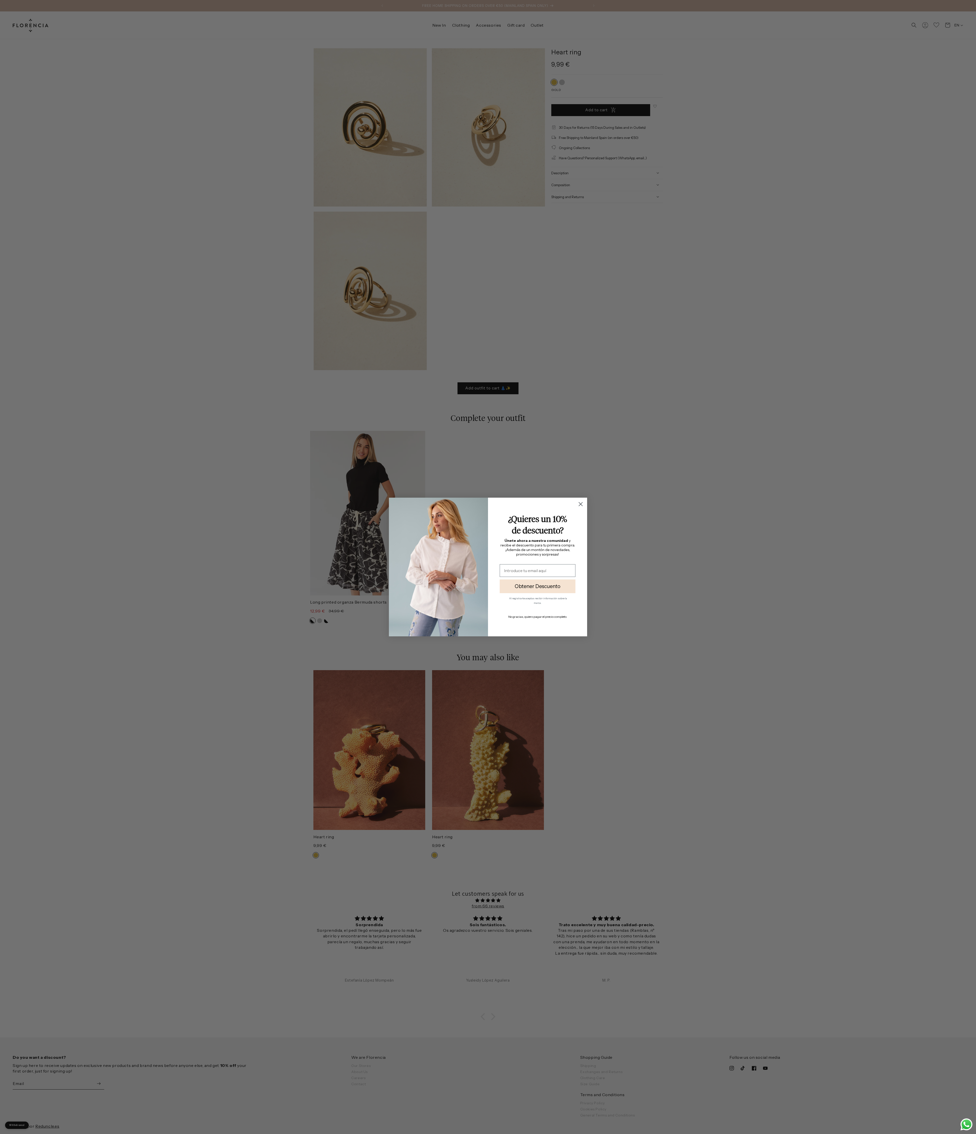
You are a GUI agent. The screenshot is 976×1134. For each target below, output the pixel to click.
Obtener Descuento (537, 586)
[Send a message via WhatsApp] (966, 1124)
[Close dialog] (580, 504)
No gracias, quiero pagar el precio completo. (537, 617)
